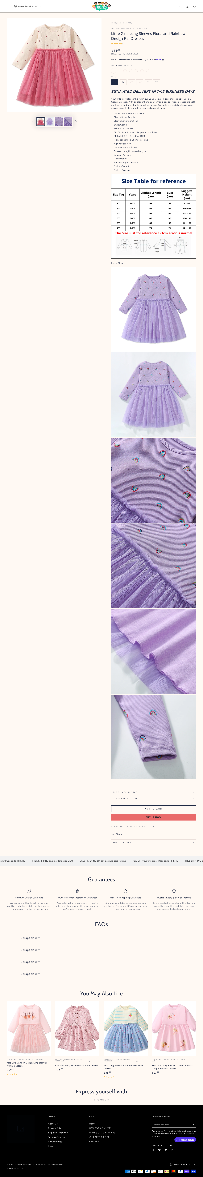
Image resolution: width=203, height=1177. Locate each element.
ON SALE (94, 1141)
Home (113, 23)
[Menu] (8, 6)
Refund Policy (55, 1141)
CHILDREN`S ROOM (99, 1137)
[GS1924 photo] (141, 70)
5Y (140, 82)
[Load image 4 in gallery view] (59, 121)
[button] (180, 6)
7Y (156, 82)
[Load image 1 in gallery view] (40, 121)
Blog (50, 1146)
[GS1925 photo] (136, 70)
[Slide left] (33, 122)
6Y (148, 82)
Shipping (115, 54)
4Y (131, 82)
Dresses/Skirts (124, 23)
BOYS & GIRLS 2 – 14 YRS (102, 1132)
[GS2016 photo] (130, 70)
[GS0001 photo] (113, 70)
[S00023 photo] (124, 70)
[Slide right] (76, 122)
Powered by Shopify (15, 1168)
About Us (53, 1123)
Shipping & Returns (58, 1132)
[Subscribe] (194, 1124)
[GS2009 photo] (119, 70)
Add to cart (154, 808)
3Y (123, 82)
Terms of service (57, 1137)
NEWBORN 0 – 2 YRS (100, 1128)
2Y (114, 82)
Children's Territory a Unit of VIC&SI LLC (129, 29)
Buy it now (154, 817)
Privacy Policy (55, 1128)
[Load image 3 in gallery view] (50, 121)
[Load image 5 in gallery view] (68, 121)
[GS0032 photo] (147, 70)
